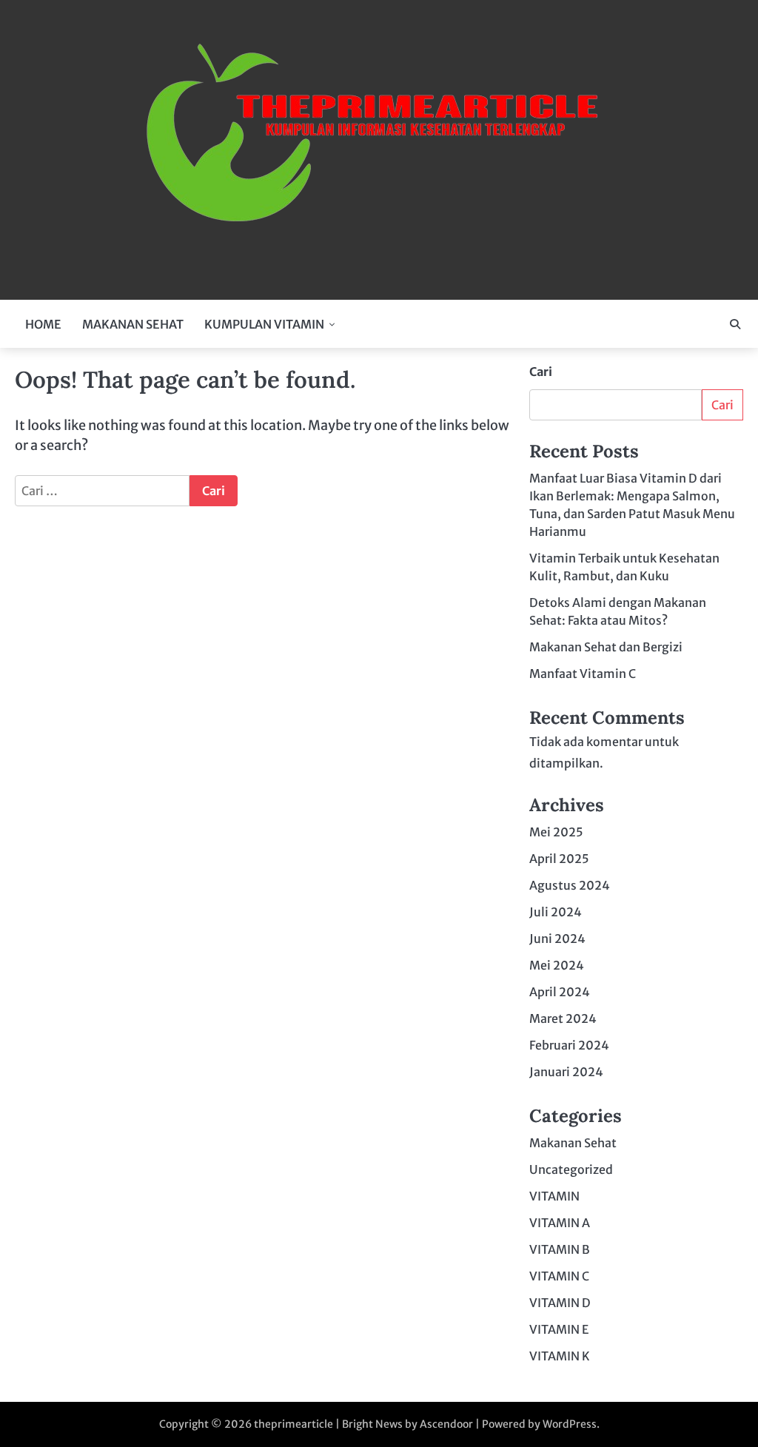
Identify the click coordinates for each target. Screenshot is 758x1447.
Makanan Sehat (573, 1142)
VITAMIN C (559, 1276)
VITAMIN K (559, 1356)
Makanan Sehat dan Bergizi (605, 646)
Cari (540, 371)
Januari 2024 (566, 1071)
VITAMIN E (558, 1329)
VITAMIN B (559, 1249)
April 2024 (559, 991)
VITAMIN (554, 1196)
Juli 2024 (555, 911)
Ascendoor (446, 1424)
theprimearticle (293, 1424)
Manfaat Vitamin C (582, 673)
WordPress (570, 1424)
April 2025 (559, 858)
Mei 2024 (556, 965)
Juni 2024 (557, 938)
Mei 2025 (556, 832)
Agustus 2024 (569, 885)
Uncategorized (571, 1169)
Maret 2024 (563, 1018)
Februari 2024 (569, 1045)
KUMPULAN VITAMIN (264, 324)
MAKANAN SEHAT (133, 324)
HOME (43, 324)
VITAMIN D (560, 1302)
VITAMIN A (559, 1222)
